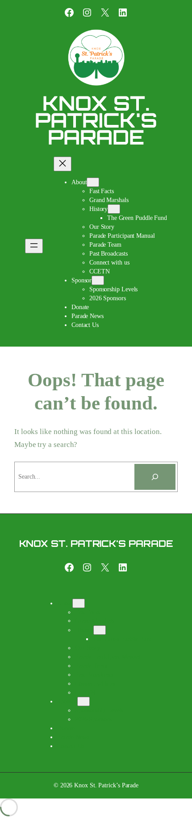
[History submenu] (114, 209)
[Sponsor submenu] (98, 280)
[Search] (154, 477)
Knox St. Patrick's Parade (96, 120)
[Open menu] (34, 246)
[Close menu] (62, 164)
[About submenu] (93, 182)
